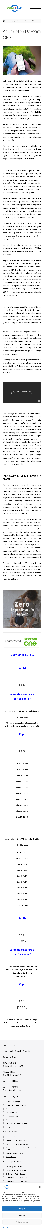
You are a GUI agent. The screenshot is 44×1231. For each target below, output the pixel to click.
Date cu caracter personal (15, 1120)
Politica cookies (12, 1109)
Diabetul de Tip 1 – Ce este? (16, 1174)
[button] (40, 1187)
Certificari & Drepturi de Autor (17, 1123)
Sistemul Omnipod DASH (15, 1153)
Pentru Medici (11, 1157)
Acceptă (22, 1208)
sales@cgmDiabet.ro (13, 1090)
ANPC (8, 1127)
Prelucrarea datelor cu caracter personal (30, 1228)
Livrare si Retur (11, 1112)
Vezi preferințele (22, 1222)
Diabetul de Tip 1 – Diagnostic (17, 1181)
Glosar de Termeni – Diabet (16, 1170)
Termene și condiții (13, 1102)
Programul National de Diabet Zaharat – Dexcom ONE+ (23, 1149)
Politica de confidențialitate (16, 1105)
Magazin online (11, 1137)
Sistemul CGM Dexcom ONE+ (16, 1140)
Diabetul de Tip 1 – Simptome (16, 1177)
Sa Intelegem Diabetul (14, 1167)
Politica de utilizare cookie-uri (10, 1228)
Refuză (22, 1215)
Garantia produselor (13, 1116)
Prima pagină (10, 21)
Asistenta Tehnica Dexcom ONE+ (18, 1144)
